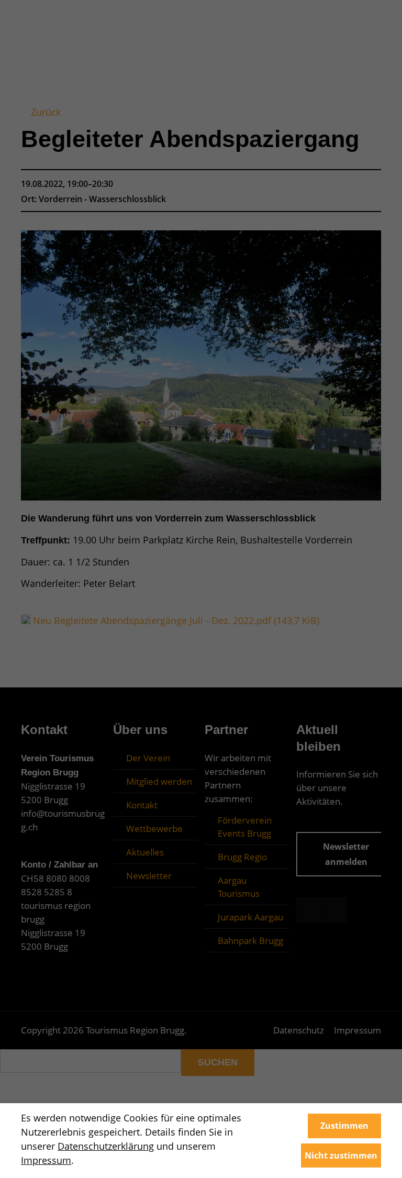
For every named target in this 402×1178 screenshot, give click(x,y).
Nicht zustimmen (341, 1155)
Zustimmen (344, 1125)
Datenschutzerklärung (106, 1146)
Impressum (46, 1160)
